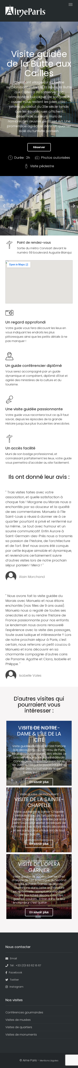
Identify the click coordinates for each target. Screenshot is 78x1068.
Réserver (39, 147)
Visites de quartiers (18, 1027)
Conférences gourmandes (24, 1012)
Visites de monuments (21, 1035)
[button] (4, 206)
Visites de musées (18, 1020)
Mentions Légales (49, 1060)
